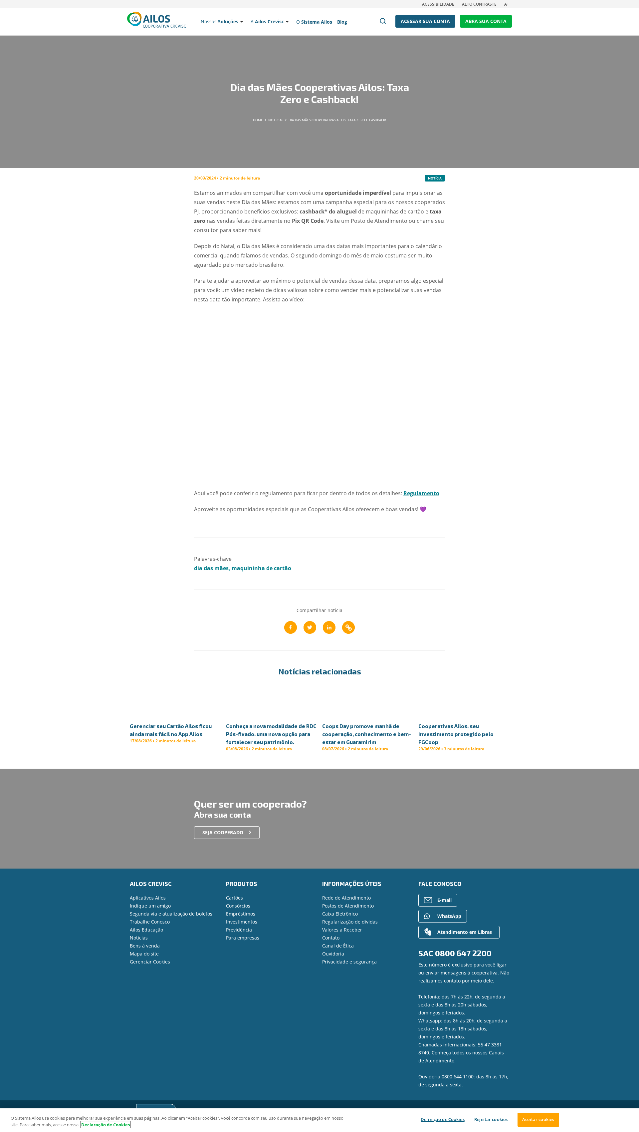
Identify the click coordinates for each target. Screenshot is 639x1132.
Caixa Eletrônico (340, 914)
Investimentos (241, 922)
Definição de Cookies (443, 1119)
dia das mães (211, 568)
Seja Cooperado (222, 832)
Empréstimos (240, 914)
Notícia (435, 178)
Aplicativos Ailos (148, 898)
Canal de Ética (338, 946)
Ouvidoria (333, 953)
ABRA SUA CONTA (486, 21)
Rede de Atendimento (346, 898)
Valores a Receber (342, 930)
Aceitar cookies (538, 1119)
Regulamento (421, 493)
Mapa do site (144, 953)
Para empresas (242, 938)
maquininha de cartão (261, 568)
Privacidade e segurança (349, 961)
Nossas (219, 21)
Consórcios (238, 906)
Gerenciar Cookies (150, 961)
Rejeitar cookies (491, 1119)
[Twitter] (310, 627)
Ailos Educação (146, 930)
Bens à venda (145, 946)
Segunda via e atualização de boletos (171, 914)
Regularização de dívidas (350, 922)
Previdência (239, 930)
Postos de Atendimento (348, 906)
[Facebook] (290, 627)
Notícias (139, 938)
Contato (330, 938)
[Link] (348, 627)
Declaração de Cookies (105, 1125)
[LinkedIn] (329, 627)
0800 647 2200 (463, 953)
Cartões (234, 898)
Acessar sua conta (425, 21)
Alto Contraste (479, 4)
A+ (506, 4)
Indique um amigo (150, 906)
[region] (319, 1120)
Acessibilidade (438, 4)
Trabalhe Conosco (150, 922)
